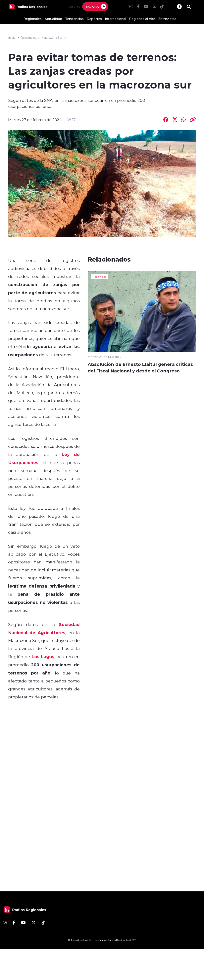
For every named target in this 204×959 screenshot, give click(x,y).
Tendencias (74, 19)
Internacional (115, 19)
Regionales (33, 19)
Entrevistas (167, 19)
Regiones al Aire (142, 19)
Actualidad (53, 19)
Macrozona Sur (51, 37)
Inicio (12, 37)
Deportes (94, 19)
